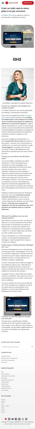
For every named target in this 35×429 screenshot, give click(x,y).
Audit (2, 372)
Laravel (3, 412)
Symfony (3, 399)
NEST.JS (3, 410)
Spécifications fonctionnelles (8, 376)
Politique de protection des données (22, 424)
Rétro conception (5, 374)
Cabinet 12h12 (7, 15)
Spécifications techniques (7, 380)
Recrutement (4, 362)
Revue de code (4, 384)
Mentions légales (8, 424)
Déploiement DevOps (6, 388)
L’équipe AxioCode (5, 356)
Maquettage (4, 378)
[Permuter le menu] (3, 3)
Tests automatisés (5, 386)
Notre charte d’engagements (8, 360)
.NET (2, 403)
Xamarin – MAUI (5, 405)
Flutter (2, 408)
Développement (5, 382)
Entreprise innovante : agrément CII (9, 358)
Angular (3, 401)
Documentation (4, 390)
